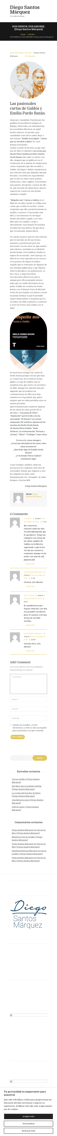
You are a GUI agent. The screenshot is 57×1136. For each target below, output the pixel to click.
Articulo (31, 34)
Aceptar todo (28, 1116)
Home (23, 34)
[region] (28, 1112)
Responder (30, 564)
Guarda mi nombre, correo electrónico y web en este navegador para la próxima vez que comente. (30, 728)
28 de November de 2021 (20, 53)
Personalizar (29, 1124)
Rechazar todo (28, 1131)
